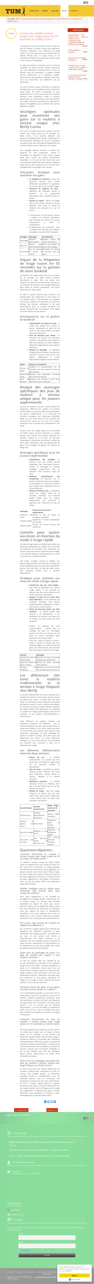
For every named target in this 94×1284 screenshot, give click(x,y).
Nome (20, 1234)
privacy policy (25, 1251)
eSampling (34, 11)
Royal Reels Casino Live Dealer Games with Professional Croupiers (41, 1142)
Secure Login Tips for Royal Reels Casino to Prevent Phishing (39, 1155)
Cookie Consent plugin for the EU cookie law (74, 1279)
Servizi (45, 11)
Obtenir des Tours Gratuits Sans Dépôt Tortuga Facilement (38, 1150)
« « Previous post (21, 1110)
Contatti (74, 11)
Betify (31, 53)
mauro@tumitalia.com (17, 1215)
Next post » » (52, 1110)
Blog (64, 11)
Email (20, 1242)
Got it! (74, 1275)
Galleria (55, 11)
